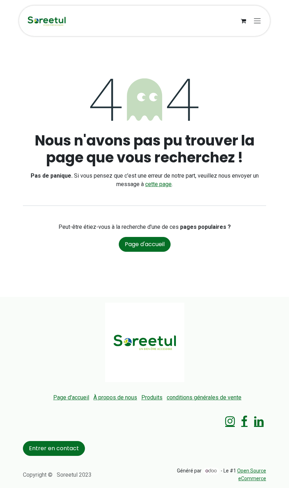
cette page (158, 184)
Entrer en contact (54, 448)
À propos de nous (115, 397)
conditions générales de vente (204, 397)
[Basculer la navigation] (257, 21)
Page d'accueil (145, 244)
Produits (151, 397)
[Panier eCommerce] (243, 21)
